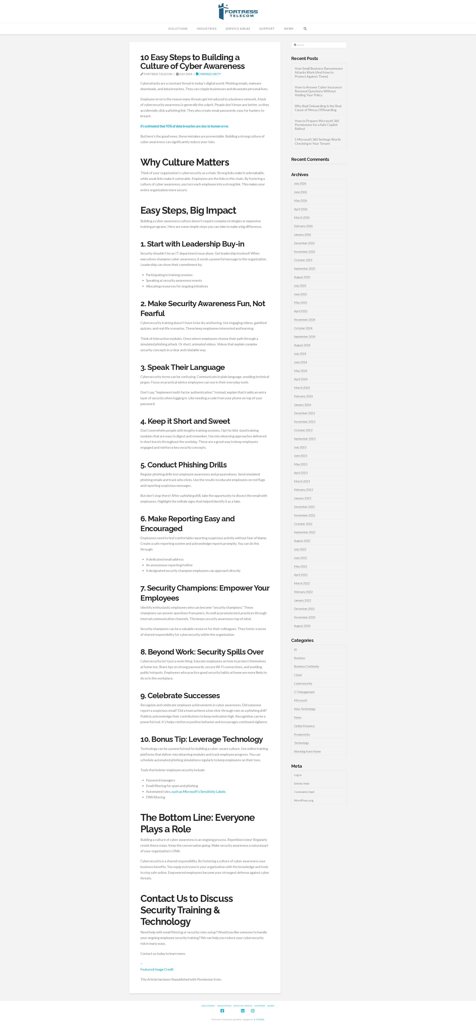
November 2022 (304, 515)
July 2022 (300, 549)
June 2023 (300, 455)
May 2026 (300, 200)
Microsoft (300, 700)
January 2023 (302, 498)
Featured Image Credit (156, 969)
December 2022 (304, 506)
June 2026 (300, 192)
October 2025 (303, 260)
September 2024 (304, 336)
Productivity (302, 734)
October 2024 (303, 328)
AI (295, 649)
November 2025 (304, 251)
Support (260, 1006)
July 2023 (300, 447)
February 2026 (303, 226)
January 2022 (302, 600)
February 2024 (303, 396)
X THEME (259, 1019)
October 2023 (303, 430)
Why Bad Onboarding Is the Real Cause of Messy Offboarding (318, 108)
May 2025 (300, 302)
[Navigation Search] (305, 28)
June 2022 (300, 557)
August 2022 (302, 540)
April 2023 (301, 472)
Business (299, 658)
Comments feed (304, 792)
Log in (298, 775)
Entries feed (301, 783)
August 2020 (302, 625)
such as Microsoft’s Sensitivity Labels (199, 791)
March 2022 (302, 583)
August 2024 (302, 345)
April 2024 (301, 379)
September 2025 (304, 268)
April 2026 (301, 209)
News (297, 717)
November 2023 (304, 421)
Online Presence (304, 726)
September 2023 (304, 438)
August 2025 (302, 277)
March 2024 (302, 387)
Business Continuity (306, 666)
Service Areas (243, 1006)
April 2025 (301, 311)
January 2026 (302, 234)
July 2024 (300, 353)
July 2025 (300, 285)
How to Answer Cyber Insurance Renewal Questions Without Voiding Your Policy (318, 91)
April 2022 (301, 574)
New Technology (305, 708)
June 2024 (300, 362)
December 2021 (304, 608)
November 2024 (304, 319)
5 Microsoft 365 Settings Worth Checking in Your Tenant (318, 141)
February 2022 (303, 591)
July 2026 (300, 183)
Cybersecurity (209, 74)
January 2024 (302, 404)
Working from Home (307, 751)
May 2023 (300, 464)
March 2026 (302, 217)
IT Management (304, 692)
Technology (301, 742)
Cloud (298, 674)
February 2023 (303, 489)
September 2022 (304, 532)
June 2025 (300, 294)
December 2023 (304, 413)
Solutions (208, 1006)
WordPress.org (303, 800)
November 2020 (304, 617)
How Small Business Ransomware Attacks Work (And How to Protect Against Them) (319, 72)
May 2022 (300, 566)
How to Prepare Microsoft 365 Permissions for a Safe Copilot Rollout (317, 125)
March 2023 (302, 481)
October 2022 (303, 523)
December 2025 (304, 243)
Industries (224, 1006)
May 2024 (300, 370)
